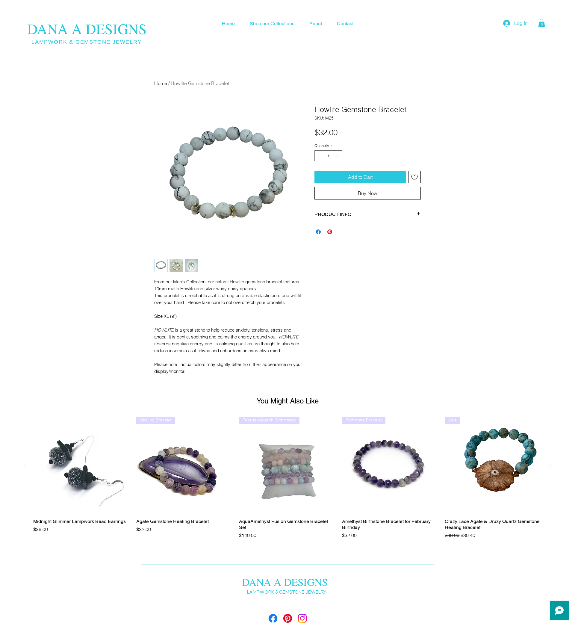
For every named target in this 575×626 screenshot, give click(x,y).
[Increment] (337, 156)
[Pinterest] (287, 618)
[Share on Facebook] (318, 231)
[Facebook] (273, 618)
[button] (541, 23)
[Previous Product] (24, 464)
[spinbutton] (328, 156)
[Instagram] (302, 618)
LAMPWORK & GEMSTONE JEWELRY (86, 42)
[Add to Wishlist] (414, 177)
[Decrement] (319, 156)
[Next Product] (550, 464)
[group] (287, 477)
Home (160, 83)
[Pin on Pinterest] (329, 231)
